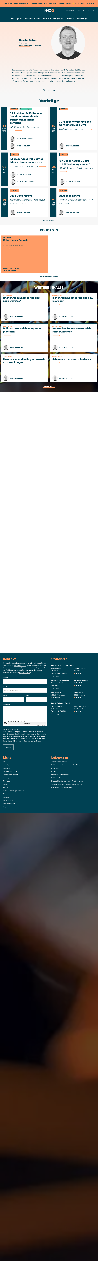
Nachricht (12, 704)
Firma (28, 695)
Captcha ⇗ (41, 725)
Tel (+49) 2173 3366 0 (59, 673)
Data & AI (55, 768)
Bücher (5, 787)
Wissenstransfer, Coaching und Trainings (66, 784)
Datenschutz (8, 800)
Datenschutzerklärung (32, 741)
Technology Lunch (10, 771)
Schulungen (82, 19)
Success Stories (32, 19)
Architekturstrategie (59, 762)
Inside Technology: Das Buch (13, 791)
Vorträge (6, 765)
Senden (8, 747)
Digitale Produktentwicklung (61, 787)
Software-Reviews (58, 778)
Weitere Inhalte (49, 386)
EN (89, 11)
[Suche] (94, 11)
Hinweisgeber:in (9, 803)
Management (8, 794)
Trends (69, 19)
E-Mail (11, 686)
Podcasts (6, 768)
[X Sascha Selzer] (44, 91)
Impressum (7, 807)
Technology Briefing (10, 774)
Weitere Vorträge (49, 220)
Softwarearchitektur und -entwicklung (65, 765)
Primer (5, 784)
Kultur (46, 19)
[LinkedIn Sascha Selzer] (54, 91)
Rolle (5, 695)
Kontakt (70, 11)
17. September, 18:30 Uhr (84, 3)
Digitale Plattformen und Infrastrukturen (67, 781)
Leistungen (15, 19)
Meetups (6, 781)
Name (10, 677)
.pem (28, 672)
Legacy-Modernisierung (60, 774)
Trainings (6, 778)
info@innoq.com (20, 665)
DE (79, 11)
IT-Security (55, 771)
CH (84, 11)
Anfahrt (56, 676)
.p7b (24, 672)
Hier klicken (27, 723)
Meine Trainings (24, 45)
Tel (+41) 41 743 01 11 (59, 711)
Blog (4, 762)
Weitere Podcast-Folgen (49, 276)
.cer (20, 672)
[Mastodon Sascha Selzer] (49, 91)
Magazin (57, 19)
